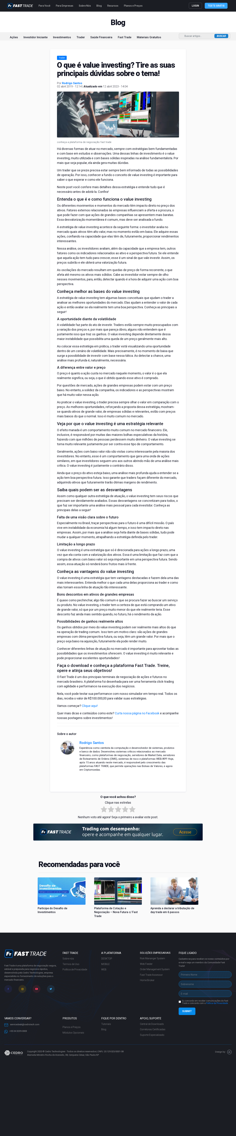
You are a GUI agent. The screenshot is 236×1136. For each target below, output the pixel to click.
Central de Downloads (152, 1024)
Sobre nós (68, 958)
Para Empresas (64, 5)
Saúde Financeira (101, 37)
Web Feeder (146, 964)
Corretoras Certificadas (152, 1029)
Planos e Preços (133, 5)
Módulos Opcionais (73, 1032)
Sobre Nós (85, 5)
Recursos (112, 5)
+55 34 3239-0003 (18, 1031)
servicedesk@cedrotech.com (24, 1024)
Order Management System (155, 969)
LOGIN (195, 5)
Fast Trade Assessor (151, 974)
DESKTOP (106, 958)
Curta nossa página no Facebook (137, 713)
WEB (103, 969)
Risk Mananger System (152, 958)
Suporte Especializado (152, 1035)
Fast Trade (124, 37)
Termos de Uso (71, 964)
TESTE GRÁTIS (216, 5)
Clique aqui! (90, 706)
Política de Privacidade (75, 969)
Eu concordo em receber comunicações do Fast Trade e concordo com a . (205, 1002)
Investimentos (62, 37)
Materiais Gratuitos (149, 37)
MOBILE (105, 964)
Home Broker (147, 980)
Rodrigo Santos (72, 83)
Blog (99, 5)
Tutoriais (106, 1024)
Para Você (44, 5)
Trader (81, 37)
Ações (14, 37)
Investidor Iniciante (35, 37)
